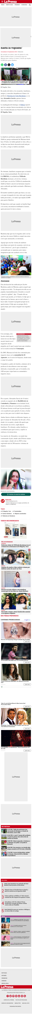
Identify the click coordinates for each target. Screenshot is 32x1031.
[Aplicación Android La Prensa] (22, 996)
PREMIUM (4, 978)
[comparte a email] (12, 64)
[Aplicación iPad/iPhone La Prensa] (19, 996)
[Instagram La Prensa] (13, 996)
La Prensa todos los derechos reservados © (16, 990)
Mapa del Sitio (25, 1003)
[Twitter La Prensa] (10, 996)
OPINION (4, 980)
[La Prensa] (7, 987)
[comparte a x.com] (9, 64)
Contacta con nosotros (7, 1003)
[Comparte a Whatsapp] (2, 64)
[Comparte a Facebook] (5, 64)
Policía (22, 105)
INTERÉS (4, 975)
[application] (16, 76)
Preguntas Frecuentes (15, 1006)
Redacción (20, 51)
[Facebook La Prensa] (7, 996)
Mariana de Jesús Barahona (16, 96)
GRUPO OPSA (5, 983)
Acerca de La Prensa (9, 999)
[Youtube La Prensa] (16, 996)
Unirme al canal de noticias (17, 494)
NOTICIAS (4, 973)
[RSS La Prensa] (25, 996)
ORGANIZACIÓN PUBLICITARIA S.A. (16, 992)
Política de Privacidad (21, 999)
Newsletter (18, 1003)
